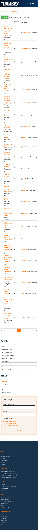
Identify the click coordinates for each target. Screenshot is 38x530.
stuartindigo (25, 305)
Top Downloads (6, 512)
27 (26, 330)
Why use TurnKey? (5, 454)
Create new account (11, 423)
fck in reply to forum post (7, 165)
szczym (7, 168)
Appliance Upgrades (6, 290)
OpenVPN (3, 514)
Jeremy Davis (26, 32)
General (6, 387)
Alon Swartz (25, 102)
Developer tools (6, 370)
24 (15, 330)
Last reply (24, 22)
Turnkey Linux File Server (7, 268)
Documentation (6, 393)
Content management (8, 355)
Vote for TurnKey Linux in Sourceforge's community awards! (8, 29)
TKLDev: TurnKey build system (9, 477)
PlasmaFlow (8, 271)
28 (29, 330)
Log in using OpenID (11, 421)
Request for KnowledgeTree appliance (8, 59)
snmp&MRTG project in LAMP (8, 246)
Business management (8, 358)
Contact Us (4, 460)
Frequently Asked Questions (8, 486)
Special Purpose (5, 507)
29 (33, 330)
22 (8, 330)
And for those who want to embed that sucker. (7, 99)
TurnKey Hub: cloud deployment (9, 473)
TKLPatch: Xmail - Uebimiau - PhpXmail (8, 188)
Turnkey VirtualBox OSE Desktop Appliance (8, 44)
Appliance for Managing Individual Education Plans (8, 210)
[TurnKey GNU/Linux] (10, 5)
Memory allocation (6, 199)
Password (6, 411)
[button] (33, 3)
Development (6, 390)
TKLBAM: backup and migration (9, 475)
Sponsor (3, 464)
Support (6, 384)
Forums (8, 11)
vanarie (7, 78)
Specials (4, 346)
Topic (5, 22)
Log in (5, 17)
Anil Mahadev (6, 115)
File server (3, 523)
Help (4, 375)
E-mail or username (9, 404)
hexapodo (8, 249)
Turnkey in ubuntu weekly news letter (8, 257)
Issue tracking (6, 364)
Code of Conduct (5, 456)
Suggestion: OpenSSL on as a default (8, 223)
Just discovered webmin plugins (8, 124)
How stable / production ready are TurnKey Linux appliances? (7, 72)
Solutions (4, 469)
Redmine (3, 525)
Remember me (8, 418)
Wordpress (4, 520)
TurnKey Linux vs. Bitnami (7, 175)
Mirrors (3, 458)
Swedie (7, 137)
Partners (3, 462)
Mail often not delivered (7, 135)
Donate (3, 490)
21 (5, 330)
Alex (6, 90)
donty (7, 227)
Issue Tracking (4, 503)
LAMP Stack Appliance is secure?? (7, 154)
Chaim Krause (6, 50)
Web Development (6, 501)
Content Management (6, 497)
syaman (7, 63)
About (3, 451)
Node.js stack (4, 516)
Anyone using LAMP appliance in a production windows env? (8, 315)
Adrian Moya (25, 89)
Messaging (5, 361)
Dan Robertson (7, 179)
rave (6, 158)
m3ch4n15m (8, 104)
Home (3, 11)
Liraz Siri (7, 35)
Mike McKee (8, 239)
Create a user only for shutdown (7, 86)
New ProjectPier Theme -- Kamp (8, 235)
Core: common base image (8, 471)
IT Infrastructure (7, 352)
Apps (4, 341)
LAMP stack (4, 518)
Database (5, 367)
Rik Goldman (8, 215)
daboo (7, 293)
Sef (6, 148)
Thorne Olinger (6, 306)
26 (22, 330)
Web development (7, 349)
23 (12, 330)
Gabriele (7, 191)
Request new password (12, 426)
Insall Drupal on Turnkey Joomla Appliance (8, 279)
